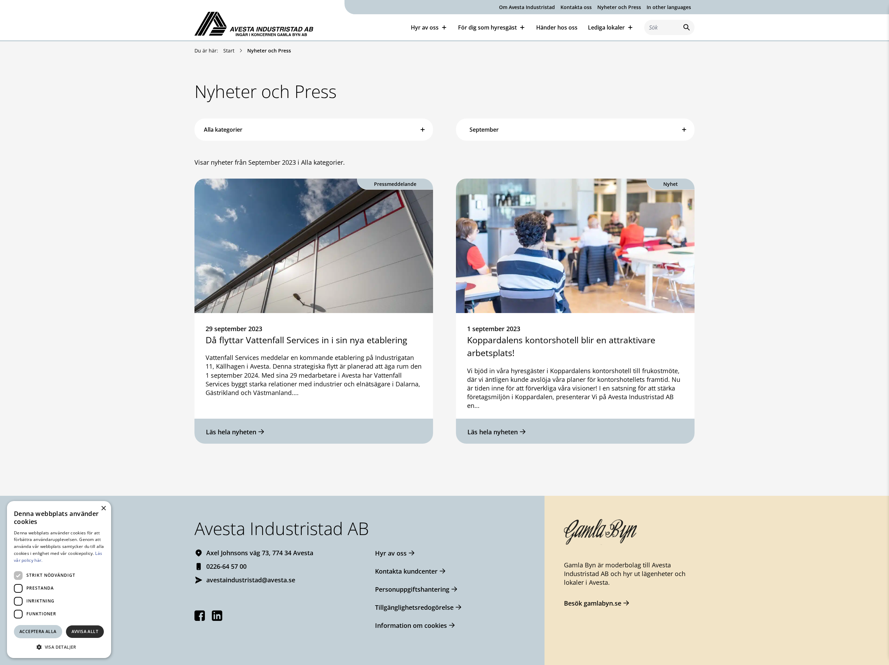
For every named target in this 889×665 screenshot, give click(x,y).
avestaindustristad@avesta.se (250, 580)
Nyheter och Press (619, 7)
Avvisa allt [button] (85, 631)
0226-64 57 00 (226, 566)
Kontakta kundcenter (406, 571)
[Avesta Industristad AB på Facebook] (199, 615)
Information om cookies (411, 625)
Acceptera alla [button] (38, 631)
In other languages (669, 7)
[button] (59, 647)
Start (228, 50)
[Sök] (685, 27)
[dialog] (59, 579)
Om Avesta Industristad (527, 7)
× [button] (103, 508)
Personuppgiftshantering (412, 589)
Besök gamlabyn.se (592, 603)
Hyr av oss (391, 553)
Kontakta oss (576, 7)
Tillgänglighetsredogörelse (414, 607)
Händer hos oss (557, 27)
